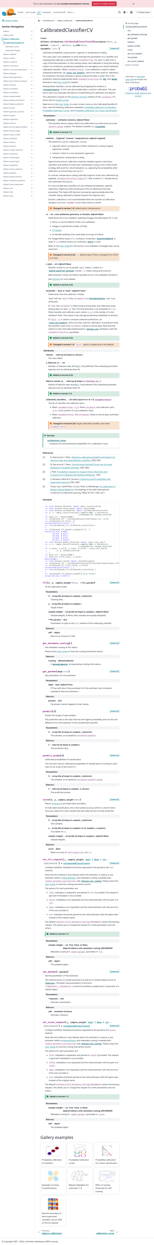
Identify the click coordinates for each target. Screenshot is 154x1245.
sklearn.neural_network (12, 169)
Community (58, 12)
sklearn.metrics (9, 142)
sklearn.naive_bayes (11, 161)
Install (20, 12)
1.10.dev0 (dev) (143, 12)
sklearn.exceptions (11, 92)
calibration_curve (12, 46)
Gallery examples (132, 65)
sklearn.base (8, 35)
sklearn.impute (9, 115)
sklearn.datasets (9, 73)
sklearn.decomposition (12, 77)
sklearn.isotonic (9, 123)
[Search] (119, 12)
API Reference (48, 21)
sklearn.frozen (9, 108)
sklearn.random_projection (14, 180)
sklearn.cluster (9, 58)
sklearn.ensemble (10, 88)
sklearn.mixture (9, 146)
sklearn (6, 31)
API (38, 12)
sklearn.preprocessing (12, 176)
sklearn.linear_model (11, 134)
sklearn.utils (8, 196)
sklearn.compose (10, 62)
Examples (46, 12)
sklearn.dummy (9, 85)
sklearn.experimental (11, 96)
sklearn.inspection (10, 119)
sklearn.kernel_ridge (11, 131)
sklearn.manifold (10, 138)
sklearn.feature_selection (13, 104)
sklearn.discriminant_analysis (15, 81)
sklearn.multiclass (10, 153)
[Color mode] (125, 12)
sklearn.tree (8, 192)
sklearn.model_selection (13, 150)
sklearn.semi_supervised (13, 184)
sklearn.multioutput (11, 157)
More (70, 12)
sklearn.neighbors (10, 165)
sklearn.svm (8, 188)
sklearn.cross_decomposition (15, 69)
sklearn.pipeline (9, 173)
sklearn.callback (9, 54)
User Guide (30, 12)
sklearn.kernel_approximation (15, 127)
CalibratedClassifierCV (14, 43)
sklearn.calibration (11, 39)
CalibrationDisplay (12, 50)
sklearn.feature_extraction (14, 100)
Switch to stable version (104, 3)
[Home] (39, 20)
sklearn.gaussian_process (13, 111)
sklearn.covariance (10, 66)
